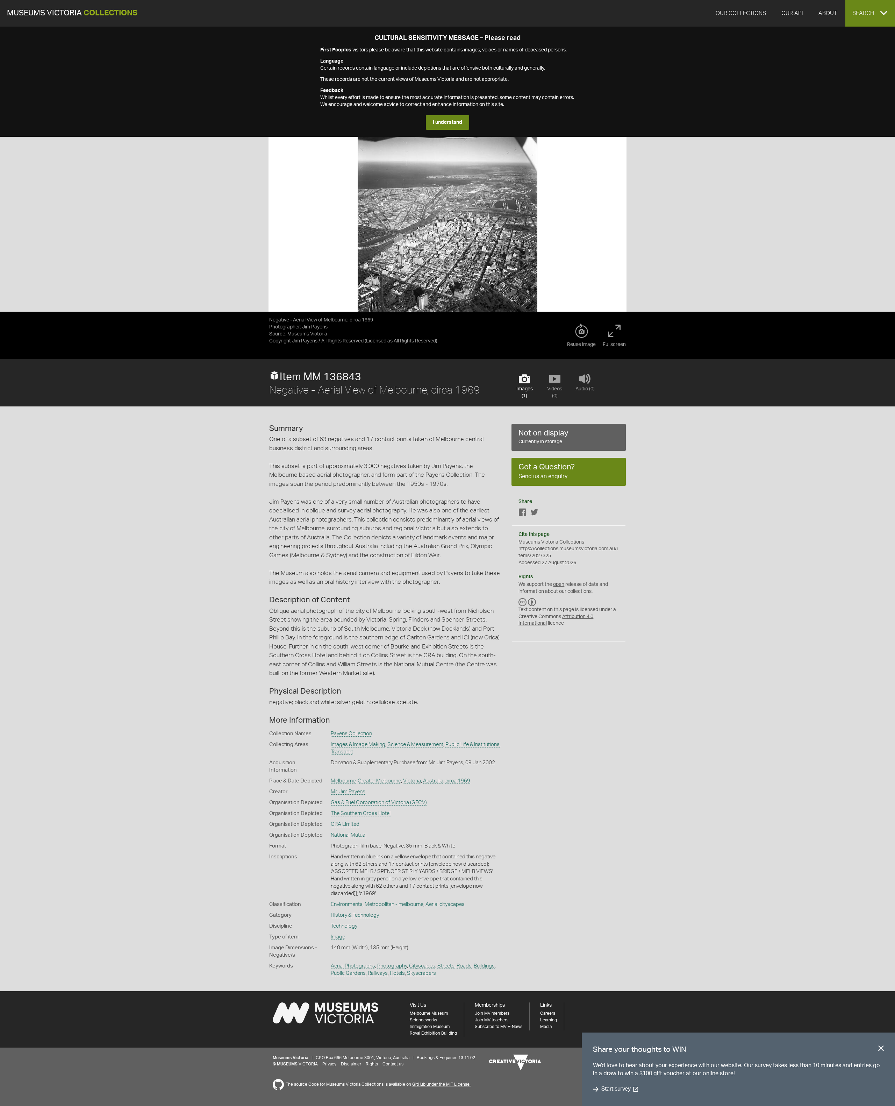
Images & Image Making (358, 744)
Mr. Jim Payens (348, 791)
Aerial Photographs (353, 966)
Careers (547, 1013)
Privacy (329, 1064)
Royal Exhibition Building (433, 1033)
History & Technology (355, 915)
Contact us (392, 1064)
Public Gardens (348, 973)
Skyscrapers (421, 973)
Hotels (397, 973)
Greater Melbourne (379, 781)
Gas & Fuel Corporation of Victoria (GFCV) (379, 802)
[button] (870, 13)
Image (338, 937)
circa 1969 (457, 781)
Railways (378, 973)
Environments (347, 904)
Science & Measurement (415, 744)
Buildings (484, 966)
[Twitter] (534, 513)
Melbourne (343, 781)
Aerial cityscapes (445, 904)
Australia (433, 781)
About (827, 13)
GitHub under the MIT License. (441, 1084)
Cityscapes (422, 966)
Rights (372, 1064)
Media (546, 1027)
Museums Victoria (72, 13)
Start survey (615, 1089)
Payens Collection (351, 733)
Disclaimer (351, 1064)
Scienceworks (423, 1020)
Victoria (412, 781)
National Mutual (348, 835)
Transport (342, 751)
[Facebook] (522, 513)
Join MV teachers (491, 1020)
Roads (464, 966)
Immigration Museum (430, 1027)
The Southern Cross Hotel (361, 813)
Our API (792, 13)
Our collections (741, 13)
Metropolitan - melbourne (394, 904)
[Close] (881, 1050)
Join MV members (492, 1013)
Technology (344, 926)
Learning (548, 1020)
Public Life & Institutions (472, 744)
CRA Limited (345, 824)
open (558, 584)
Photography (392, 966)
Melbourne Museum (429, 1013)
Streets (445, 966)
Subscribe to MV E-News (498, 1027)
